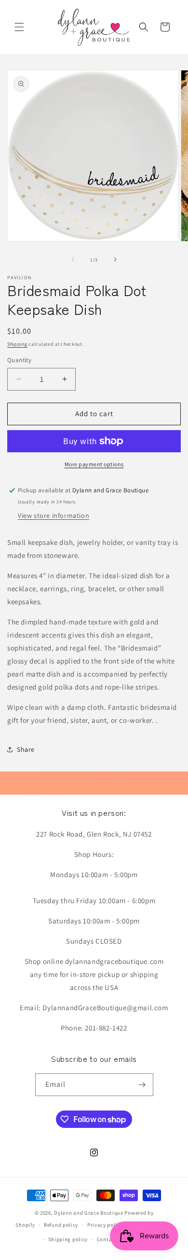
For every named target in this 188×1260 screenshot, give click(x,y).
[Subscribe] (142, 1084)
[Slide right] (115, 259)
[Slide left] (72, 259)
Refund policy (61, 1224)
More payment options (94, 464)
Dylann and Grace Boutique (88, 1212)
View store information (53, 515)
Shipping (17, 344)
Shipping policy (68, 1239)
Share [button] (26, 749)
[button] (19, 27)
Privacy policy (105, 1224)
